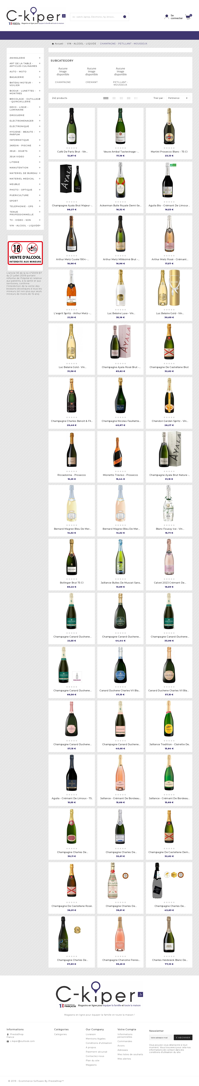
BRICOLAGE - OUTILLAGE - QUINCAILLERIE (25, 100)
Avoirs (121, 1045)
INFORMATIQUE (19, 140)
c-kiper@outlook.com (22, 1041)
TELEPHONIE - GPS (21, 206)
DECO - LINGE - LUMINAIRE (19, 108)
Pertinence (178, 98)
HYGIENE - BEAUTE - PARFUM (22, 133)
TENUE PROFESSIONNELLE (22, 213)
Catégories (17, 50)
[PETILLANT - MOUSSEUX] (120, 71)
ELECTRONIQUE (19, 126)
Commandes (125, 1041)
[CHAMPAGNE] (63, 71)
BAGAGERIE (17, 77)
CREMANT (92, 82)
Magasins (91, 1065)
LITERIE (14, 162)
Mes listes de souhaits (130, 1054)
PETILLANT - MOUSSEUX (120, 83)
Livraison (91, 1034)
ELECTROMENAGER (22, 120)
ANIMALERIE (17, 58)
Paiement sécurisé (96, 1051)
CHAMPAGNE (63, 82)
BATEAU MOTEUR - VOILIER (21, 84)
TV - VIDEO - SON (20, 220)
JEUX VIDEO (17, 156)
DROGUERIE (17, 115)
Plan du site (93, 1060)
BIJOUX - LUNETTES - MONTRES (23, 92)
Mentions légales (95, 1038)
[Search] (124, 16)
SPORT (14, 201)
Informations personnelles (125, 1035)
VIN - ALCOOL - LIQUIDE (24, 225)
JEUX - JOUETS (19, 151)
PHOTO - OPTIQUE (21, 189)
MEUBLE (15, 184)
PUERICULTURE (19, 195)
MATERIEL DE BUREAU (23, 173)
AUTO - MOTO (18, 71)
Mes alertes (124, 1058)
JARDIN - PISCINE (20, 145)
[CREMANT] (91, 71)
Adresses (123, 1050)
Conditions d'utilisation (99, 1043)
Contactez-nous (95, 1056)
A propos (91, 1047)
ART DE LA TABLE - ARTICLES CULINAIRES (23, 64)
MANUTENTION (19, 167)
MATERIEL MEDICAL (22, 178)
